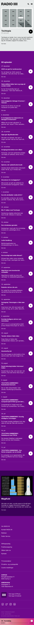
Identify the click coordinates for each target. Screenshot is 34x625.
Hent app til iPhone (14, 594)
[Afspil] (31, 32)
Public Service (5, 536)
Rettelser (4, 533)
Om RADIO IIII (5, 526)
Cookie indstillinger (7, 567)
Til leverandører (6, 561)
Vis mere (3, 43)
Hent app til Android (15, 596)
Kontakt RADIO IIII (6, 529)
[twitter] (6, 604)
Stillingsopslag (5, 543)
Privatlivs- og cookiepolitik (9, 564)
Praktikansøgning (6, 547)
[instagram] (10, 604)
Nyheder (4, 553)
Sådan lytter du (6, 550)
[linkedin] (14, 604)
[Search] (24, 4)
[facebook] (2, 604)
